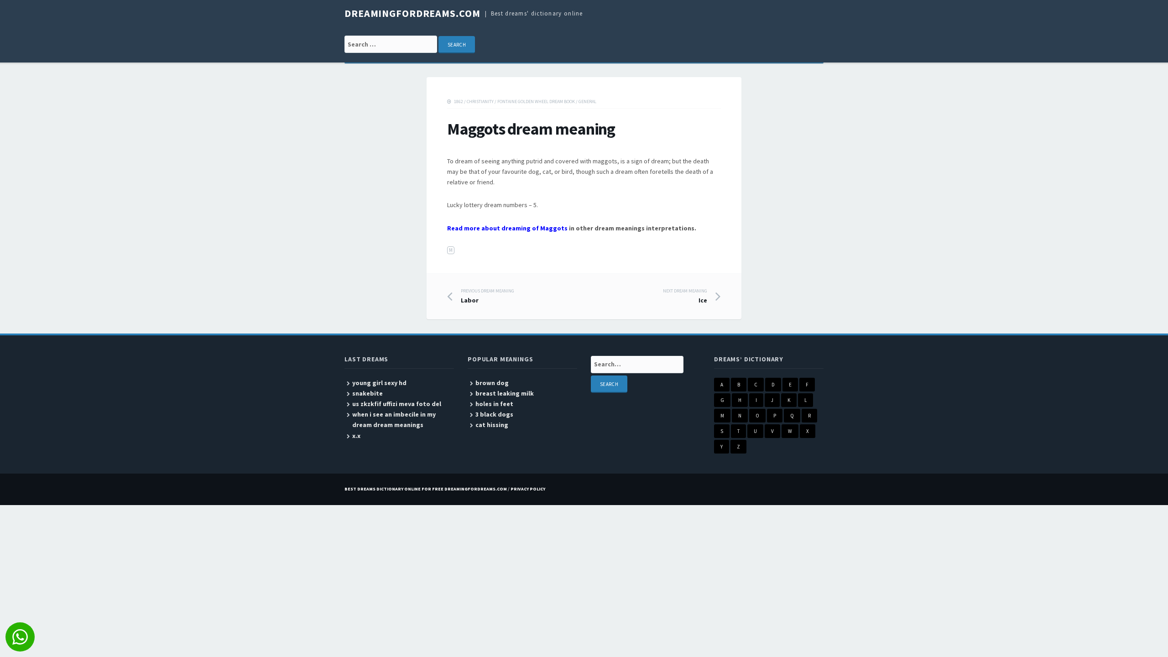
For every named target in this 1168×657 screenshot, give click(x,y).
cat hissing (491, 425)
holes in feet (494, 404)
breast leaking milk (504, 393)
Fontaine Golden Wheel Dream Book (536, 101)
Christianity (480, 101)
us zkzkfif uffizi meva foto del (396, 404)
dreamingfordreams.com (412, 13)
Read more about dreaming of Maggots (507, 228)
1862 (458, 101)
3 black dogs (494, 414)
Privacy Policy (528, 489)
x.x (356, 436)
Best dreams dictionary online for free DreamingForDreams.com (425, 489)
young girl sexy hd (379, 383)
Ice (685, 296)
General (587, 101)
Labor (487, 296)
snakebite (367, 393)
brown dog (492, 383)
